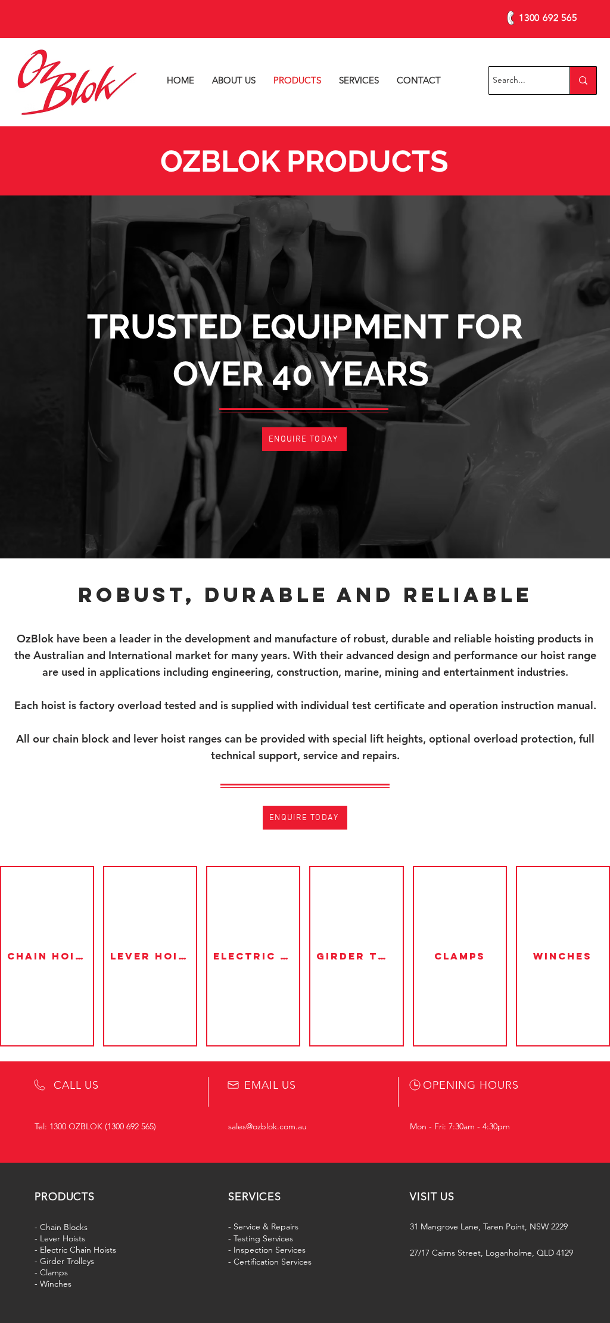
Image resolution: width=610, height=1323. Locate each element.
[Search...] (582, 80)
